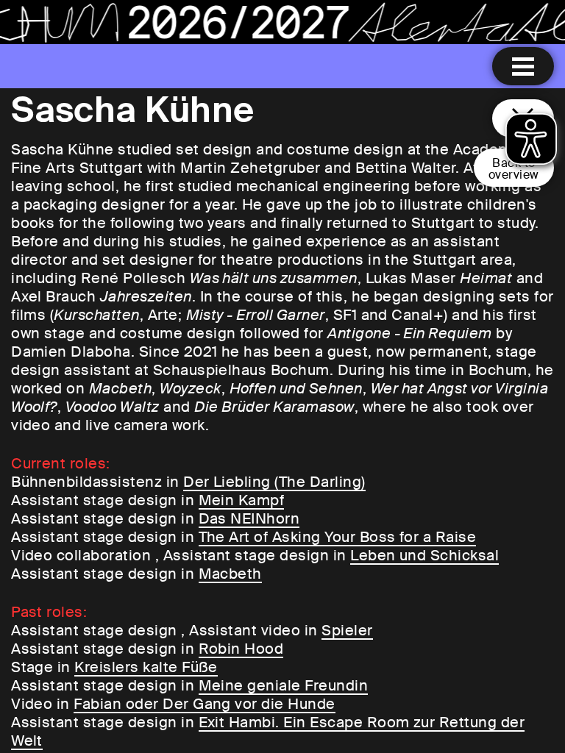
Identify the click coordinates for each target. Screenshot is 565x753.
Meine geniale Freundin (284, 685)
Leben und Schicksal (424, 555)
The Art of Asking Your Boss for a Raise (338, 536)
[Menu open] (523, 66)
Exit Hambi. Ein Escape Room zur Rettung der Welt (268, 731)
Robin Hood (241, 648)
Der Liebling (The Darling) (274, 481)
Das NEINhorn (249, 518)
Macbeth (230, 573)
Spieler (346, 630)
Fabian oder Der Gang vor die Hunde (204, 703)
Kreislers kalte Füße (146, 667)
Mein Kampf (242, 500)
